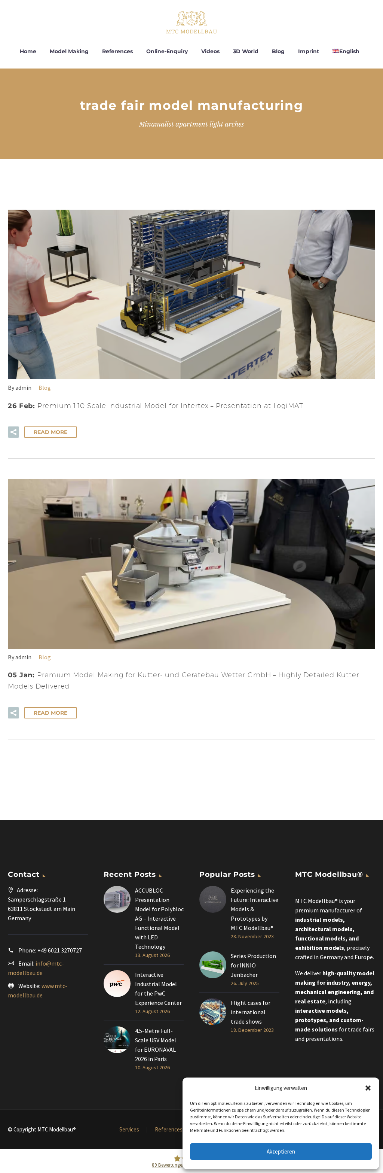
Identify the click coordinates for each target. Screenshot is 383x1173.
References (117, 51)
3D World (245, 51)
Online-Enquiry (167, 51)
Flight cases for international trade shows (250, 1012)
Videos (210, 51)
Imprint (308, 51)
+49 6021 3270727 (59, 950)
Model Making (69, 51)
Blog (278, 51)
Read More (50, 432)
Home (28, 51)
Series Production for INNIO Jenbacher (253, 965)
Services (129, 1130)
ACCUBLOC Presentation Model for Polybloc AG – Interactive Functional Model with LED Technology (159, 918)
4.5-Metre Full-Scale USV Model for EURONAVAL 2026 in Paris (155, 1045)
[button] (368, 1088)
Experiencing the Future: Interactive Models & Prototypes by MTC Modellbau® (254, 909)
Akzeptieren (281, 1151)
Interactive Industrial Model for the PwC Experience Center (158, 988)
